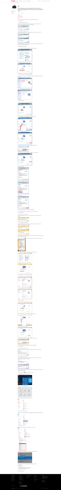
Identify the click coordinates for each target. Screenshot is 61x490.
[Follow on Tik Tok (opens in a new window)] (21, 486)
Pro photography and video (36, 479)
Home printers (35, 477)
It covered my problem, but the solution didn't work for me (24, 467)
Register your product (21, 477)
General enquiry (20, 482)
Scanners (35, 480)
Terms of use (24, 488)
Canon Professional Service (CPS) (45, 477)
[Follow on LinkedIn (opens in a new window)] (25, 486)
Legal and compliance (13, 479)
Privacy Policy (21, 488)
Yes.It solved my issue (20, 466)
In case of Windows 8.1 (20, 16)
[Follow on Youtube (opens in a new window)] (23, 486)
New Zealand (16, 488)
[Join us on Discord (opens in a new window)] (26, 486)
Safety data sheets (20, 479)
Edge (42, 481)
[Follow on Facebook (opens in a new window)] (24, 486)
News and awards (12, 480)
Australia (13, 488)
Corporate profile (12, 477)
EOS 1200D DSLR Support (13, 11)
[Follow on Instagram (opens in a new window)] (20, 486)
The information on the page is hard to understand (23, 468)
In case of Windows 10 (20, 17)
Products (27, 477)
